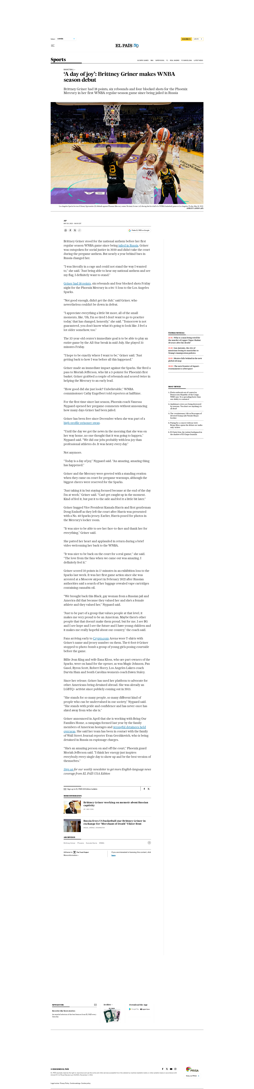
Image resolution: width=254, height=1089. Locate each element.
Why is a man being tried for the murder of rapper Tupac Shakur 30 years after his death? (184, 340)
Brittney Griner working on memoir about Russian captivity (115, 804)
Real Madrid (174, 60)
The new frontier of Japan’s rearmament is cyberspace (183, 367)
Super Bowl (159, 60)
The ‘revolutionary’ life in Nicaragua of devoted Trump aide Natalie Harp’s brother (186, 415)
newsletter (58, 1005)
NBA (152, 60)
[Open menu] (53, 46)
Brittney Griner (69, 843)
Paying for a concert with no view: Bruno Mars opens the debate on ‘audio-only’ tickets (186, 425)
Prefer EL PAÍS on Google (140, 230)
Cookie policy (85, 1083)
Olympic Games (142, 60)
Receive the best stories (63, 1011)
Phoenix (80, 843)
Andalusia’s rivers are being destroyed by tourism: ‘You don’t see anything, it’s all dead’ (186, 406)
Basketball (69, 70)
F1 (167, 60)
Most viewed (174, 387)
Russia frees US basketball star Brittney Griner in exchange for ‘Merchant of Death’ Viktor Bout (114, 822)
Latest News (198, 60)
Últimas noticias (176, 333)
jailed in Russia (128, 245)
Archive (107, 1005)
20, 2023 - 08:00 (72, 223)
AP (65, 220)
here (113, 855)
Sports (58, 59)
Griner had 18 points (77, 283)
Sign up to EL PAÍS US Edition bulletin (82, 789)
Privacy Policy (64, 1083)
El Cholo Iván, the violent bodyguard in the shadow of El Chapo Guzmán (186, 433)
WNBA (101, 843)
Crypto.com (101, 638)
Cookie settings (75, 1083)
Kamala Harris (91, 843)
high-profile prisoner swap (82, 423)
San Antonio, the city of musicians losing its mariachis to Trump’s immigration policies (183, 350)
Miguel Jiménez (89, 828)
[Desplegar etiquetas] (149, 842)
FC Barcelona (186, 60)
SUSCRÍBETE (186, 39)
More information (71, 855)
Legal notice (55, 1083)
